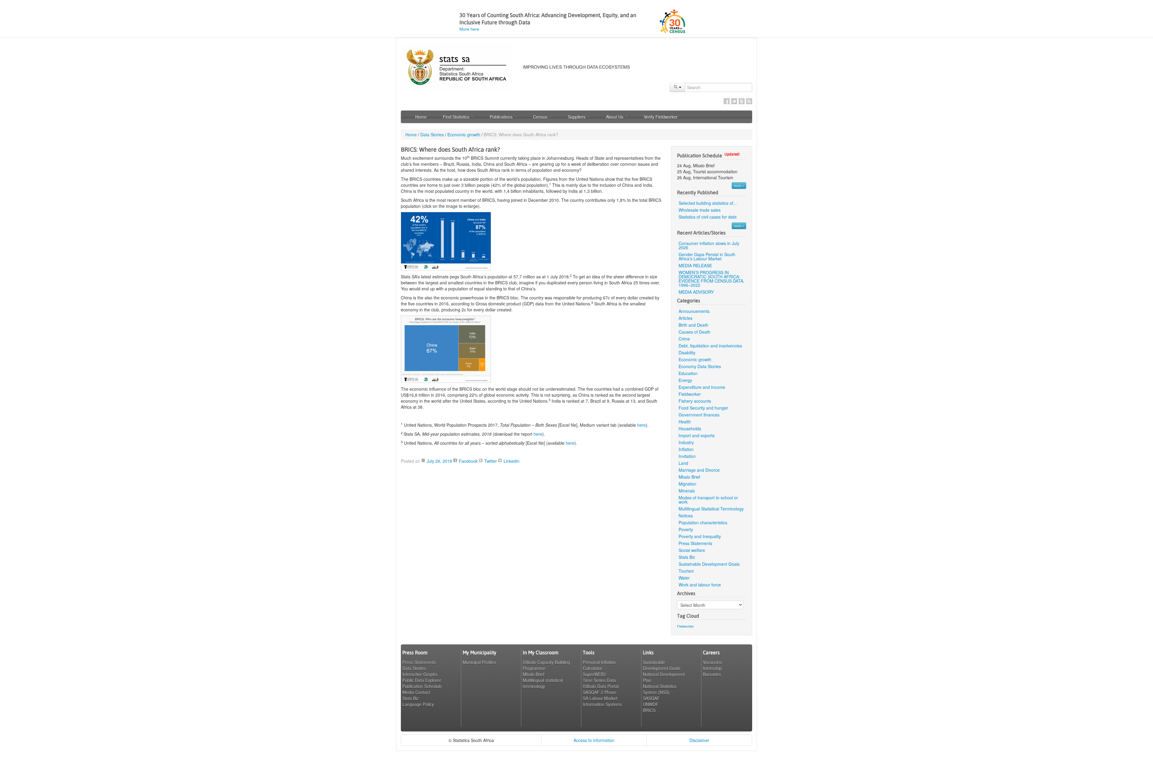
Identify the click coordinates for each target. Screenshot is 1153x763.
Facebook (727, 101)
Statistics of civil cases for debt (708, 217)
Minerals (687, 491)
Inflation (686, 449)
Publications (502, 117)
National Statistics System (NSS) (659, 689)
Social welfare (692, 550)
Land (683, 463)
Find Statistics (457, 117)
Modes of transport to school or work (708, 500)
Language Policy (418, 704)
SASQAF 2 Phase (599, 692)
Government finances (699, 415)
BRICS (649, 710)
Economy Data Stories (700, 366)
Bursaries (712, 674)
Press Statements (695, 543)
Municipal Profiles (479, 662)
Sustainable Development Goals (709, 564)
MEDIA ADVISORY (696, 292)
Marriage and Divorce (699, 470)
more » (739, 185)
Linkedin (511, 461)
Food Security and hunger (703, 408)
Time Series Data (599, 680)
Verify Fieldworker (661, 117)
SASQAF (651, 698)
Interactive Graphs (419, 674)
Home (421, 117)
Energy (685, 380)
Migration (687, 484)
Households (690, 428)
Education (688, 373)
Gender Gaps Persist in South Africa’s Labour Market (707, 256)
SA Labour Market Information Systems (602, 701)
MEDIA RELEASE (695, 265)
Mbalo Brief (689, 477)
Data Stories (432, 135)
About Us (615, 117)
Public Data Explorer (421, 680)
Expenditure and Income (702, 387)
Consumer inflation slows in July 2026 (709, 245)
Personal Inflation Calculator (599, 665)
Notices (686, 516)
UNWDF (650, 704)
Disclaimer (699, 740)
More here (469, 29)
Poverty (686, 529)
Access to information (593, 740)
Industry (686, 442)
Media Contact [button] (416, 692)
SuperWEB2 (594, 674)
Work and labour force (700, 585)
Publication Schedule (422, 686)
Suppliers (577, 117)
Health (685, 422)
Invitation (687, 456)
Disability (687, 353)
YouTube (742, 101)
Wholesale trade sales (700, 210)
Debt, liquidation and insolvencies (710, 346)
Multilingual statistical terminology (543, 683)
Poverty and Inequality (700, 536)
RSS (749, 101)
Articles (685, 318)
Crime (684, 339)
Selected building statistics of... (708, 203)
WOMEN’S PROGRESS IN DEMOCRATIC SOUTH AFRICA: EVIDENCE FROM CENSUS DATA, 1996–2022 (711, 278)
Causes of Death (694, 332)
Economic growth (463, 135)
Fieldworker (690, 394)
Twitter (734, 101)
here (641, 425)
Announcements (694, 311)
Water (684, 578)
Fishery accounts (695, 401)
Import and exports (697, 435)
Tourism (686, 571)
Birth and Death (693, 325)
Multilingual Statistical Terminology (711, 509)
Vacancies (712, 662)
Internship (712, 668)
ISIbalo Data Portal (601, 686)
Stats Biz (687, 557)
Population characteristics (703, 522)
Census (541, 117)
